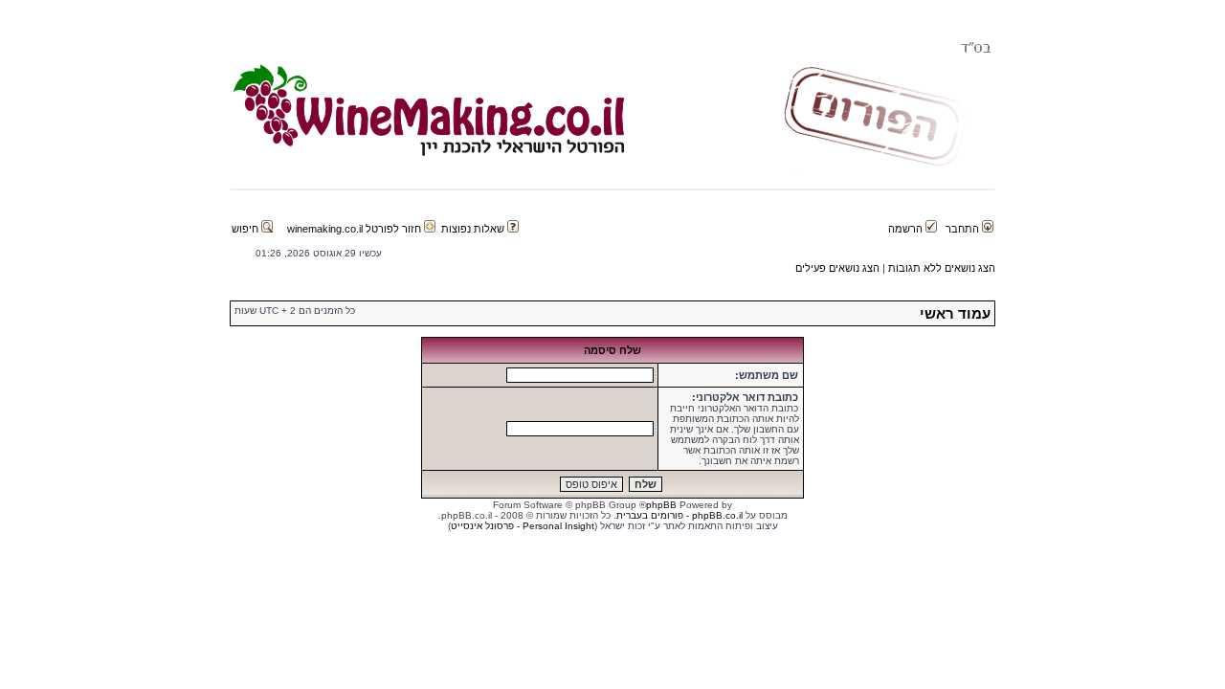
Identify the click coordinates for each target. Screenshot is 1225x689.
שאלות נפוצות (474, 228)
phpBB (661, 505)
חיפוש (246, 228)
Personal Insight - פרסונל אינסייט (522, 526)
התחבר (964, 228)
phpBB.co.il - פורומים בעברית (679, 515)
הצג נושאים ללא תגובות (941, 268)
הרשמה (906, 228)
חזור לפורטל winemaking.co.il (355, 228)
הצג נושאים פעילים (837, 268)
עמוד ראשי (955, 313)
